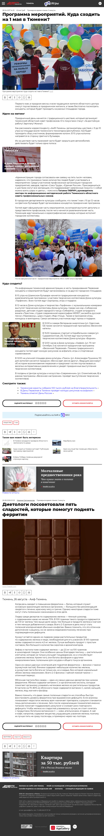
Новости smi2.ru (10, 493)
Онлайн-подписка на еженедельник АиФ (35, 789)
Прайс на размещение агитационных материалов (67, 786)
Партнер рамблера (41, 826)
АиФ (51, 91)
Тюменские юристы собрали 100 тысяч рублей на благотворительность (58, 388)
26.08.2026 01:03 (8, 500)
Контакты (59, 789)
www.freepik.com (9, 587)
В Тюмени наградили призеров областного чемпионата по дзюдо (30, 442)
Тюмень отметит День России (36, 393)
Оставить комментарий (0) (82, 403)
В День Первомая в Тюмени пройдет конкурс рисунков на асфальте (56, 390)
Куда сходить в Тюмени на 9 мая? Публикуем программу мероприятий (31, 450)
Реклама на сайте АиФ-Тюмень (31, 786)
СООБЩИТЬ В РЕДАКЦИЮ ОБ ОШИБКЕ (79, 789)
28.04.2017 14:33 (8, 10)
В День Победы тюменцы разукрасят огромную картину (27, 458)
